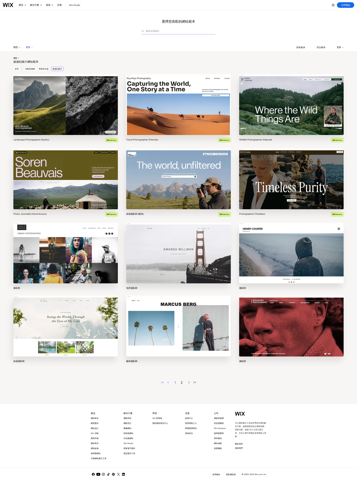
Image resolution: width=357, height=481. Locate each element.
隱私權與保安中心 (160, 423)
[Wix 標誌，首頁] (8, 5)
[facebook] (93, 474)
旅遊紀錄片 (57, 69)
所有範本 (300, 47)
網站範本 (95, 418)
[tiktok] (108, 474)
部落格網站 (128, 433)
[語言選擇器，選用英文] (333, 5)
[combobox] (180, 31)
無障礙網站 (96, 453)
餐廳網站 (127, 428)
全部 (17, 69)
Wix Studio (74, 5)
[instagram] (103, 474)
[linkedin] (123, 474)
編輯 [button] (65, 102)
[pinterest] (113, 474)
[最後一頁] (194, 382)
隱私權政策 (231, 474)
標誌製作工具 (129, 453)
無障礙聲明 (219, 433)
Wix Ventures (220, 428)
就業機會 (218, 448)
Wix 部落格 (157, 418)
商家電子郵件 (129, 448)
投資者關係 (219, 423)
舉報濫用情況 (191, 428)
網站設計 (95, 428)
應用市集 (95, 438)
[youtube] (98, 474)
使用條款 (216, 474)
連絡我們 (239, 448)
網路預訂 (127, 423)
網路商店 (127, 418)
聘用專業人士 (191, 423)
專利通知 (218, 438)
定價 (59, 4)
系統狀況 (189, 433)
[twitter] (118, 474)
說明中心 (189, 418)
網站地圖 (218, 443)
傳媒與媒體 (219, 418)
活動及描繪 (30, 69)
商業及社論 (44, 69)
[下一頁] (189, 382)
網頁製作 (95, 423)
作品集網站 (128, 438)
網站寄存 (95, 443)
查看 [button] (65, 110)
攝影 (15, 58)
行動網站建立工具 (98, 458)
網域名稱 (95, 448)
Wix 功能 (94, 433)
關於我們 (239, 444)
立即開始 (345, 5)
